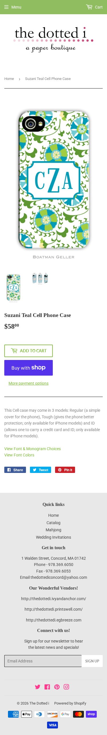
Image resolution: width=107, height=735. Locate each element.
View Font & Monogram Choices (32, 448)
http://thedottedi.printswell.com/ (54, 609)
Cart (98, 7)
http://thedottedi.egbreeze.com (53, 620)
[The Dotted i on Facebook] (47, 687)
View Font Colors (19, 455)
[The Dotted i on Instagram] (66, 687)
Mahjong (53, 530)
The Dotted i (39, 703)
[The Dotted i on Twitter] (38, 687)
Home (9, 79)
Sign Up (92, 661)
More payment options (29, 383)
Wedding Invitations (53, 537)
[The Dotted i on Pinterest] (57, 687)
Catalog (53, 522)
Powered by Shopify (70, 703)
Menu (16, 7)
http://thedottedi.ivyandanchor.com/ (53, 598)
